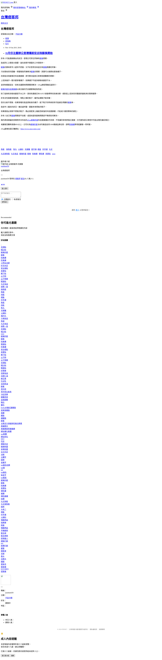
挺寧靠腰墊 (5, 410)
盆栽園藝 (4, 400)
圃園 (2, 562)
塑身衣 (3, 564)
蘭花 (2, 405)
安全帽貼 (4, 268)
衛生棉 (3, 533)
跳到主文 (4, 23)
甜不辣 (34, 149)
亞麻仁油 (4, 376)
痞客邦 (17, 179)
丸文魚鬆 (4, 501)
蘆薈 (2, 548)
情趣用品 (4, 520)
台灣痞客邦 (10, 17)
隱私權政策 (93, 629)
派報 (2, 455)
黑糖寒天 (4, 426)
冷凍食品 (4, 318)
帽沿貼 (3, 250)
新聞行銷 (4, 546)
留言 (22, 179)
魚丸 (15, 149)
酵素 (2, 386)
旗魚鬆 (8, 149)
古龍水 (3, 559)
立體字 (3, 457)
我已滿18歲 (5, 655)
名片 (7, 44)
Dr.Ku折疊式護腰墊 (8, 408)
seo (2, 543)
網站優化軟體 (6, 431)
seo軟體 (4, 434)
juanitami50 (5, 166)
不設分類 (18, 34)
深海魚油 (4, 384)
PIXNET (64, 629)
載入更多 (4, 188)
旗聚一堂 (4, 287)
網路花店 (4, 444)
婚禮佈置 (4, 447)
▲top (3, 184)
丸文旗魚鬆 (5, 154)
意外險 (3, 389)
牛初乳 (3, 381)
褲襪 (2, 494)
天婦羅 (27, 149)
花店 (2, 441)
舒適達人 (4, 538)
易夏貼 (48, 154)
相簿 (7, 38)
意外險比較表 (6, 392)
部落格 (8, 41)
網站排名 (4, 437)
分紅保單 (4, 394)
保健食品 (4, 373)
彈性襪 (41, 154)
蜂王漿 (3, 379)
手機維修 (4, 531)
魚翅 (2, 321)
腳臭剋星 (34, 124)
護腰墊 (3, 418)
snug (53, 154)
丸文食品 (14, 154)
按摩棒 (3, 523)
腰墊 (2, 416)
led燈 (3, 468)
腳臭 (41, 58)
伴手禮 (45, 149)
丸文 (50, 149)
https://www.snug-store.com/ (30, 129)
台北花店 (4, 452)
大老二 (3, 509)
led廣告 (4, 472)
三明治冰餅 (5, 263)
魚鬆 (2, 149)
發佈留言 (4, 202)
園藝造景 (4, 397)
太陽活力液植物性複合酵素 (11, 423)
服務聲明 (102, 629)
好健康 (3, 371)
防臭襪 (3, 260)
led (2, 470)
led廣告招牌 (5, 465)
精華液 (3, 551)
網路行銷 (4, 541)
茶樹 (2, 554)
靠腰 (2, 413)
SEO (2, 439)
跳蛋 (2, 525)
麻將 (2, 507)
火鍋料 (20, 149)
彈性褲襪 (4, 496)
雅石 (2, 402)
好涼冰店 (4, 266)
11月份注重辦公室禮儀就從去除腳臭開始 (29, 53)
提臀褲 (3, 571)
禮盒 (39, 149)
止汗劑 (3, 276)
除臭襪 (72, 124)
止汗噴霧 (4, 279)
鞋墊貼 (3, 281)
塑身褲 (3, 567)
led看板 (4, 478)
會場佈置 (4, 449)
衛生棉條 (4, 536)
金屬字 (3, 462)
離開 (12, 655)
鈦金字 (3, 475)
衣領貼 (3, 247)
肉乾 (2, 305)
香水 (2, 556)
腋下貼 (3, 274)
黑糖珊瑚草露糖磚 (8, 429)
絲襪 (2, 499)
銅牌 (2, 460)
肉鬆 (2, 295)
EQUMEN (5, 569)
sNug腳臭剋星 (32, 120)
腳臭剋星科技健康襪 (9, 89)
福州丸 (3, 316)
